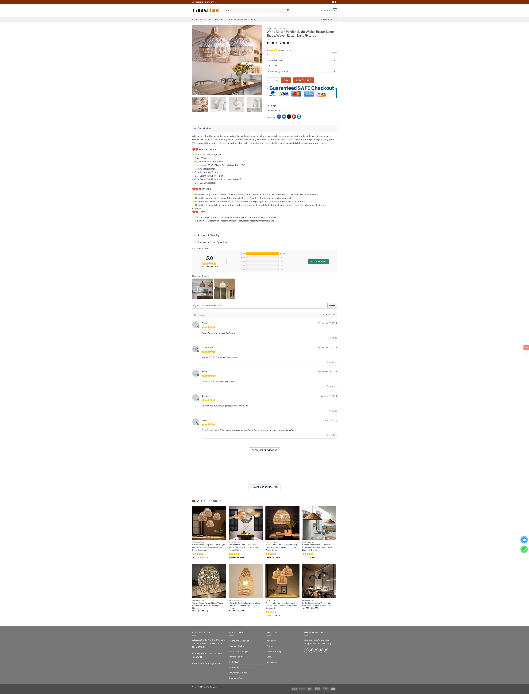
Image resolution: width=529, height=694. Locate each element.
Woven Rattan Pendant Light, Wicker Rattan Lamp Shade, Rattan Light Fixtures (208, 605)
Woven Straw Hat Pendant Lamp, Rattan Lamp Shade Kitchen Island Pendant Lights (243, 547)
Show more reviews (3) (264, 450)
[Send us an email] (333, 2)
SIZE (269, 54)
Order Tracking (227, 19)
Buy (286, 80)
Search (332, 305)
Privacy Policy (236, 667)
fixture (279, 136)
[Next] (257, 60)
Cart (269, 656)
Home (195, 19)
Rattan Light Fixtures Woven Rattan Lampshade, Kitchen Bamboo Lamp (317, 604)
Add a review (318, 261)
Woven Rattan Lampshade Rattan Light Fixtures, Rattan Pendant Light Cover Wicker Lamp (281, 547)
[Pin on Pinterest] (294, 116)
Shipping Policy (236, 646)
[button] (328, 10)
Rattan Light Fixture (208, 172)
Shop (202, 19)
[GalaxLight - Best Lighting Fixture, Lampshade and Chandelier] (206, 10)
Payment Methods (238, 672)
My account (272, 662)
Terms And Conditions (239, 640)
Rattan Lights (280, 29)
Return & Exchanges (238, 651)
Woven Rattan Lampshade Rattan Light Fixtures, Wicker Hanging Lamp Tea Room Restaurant (208, 547)
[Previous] (197, 60)
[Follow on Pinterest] (335, 2)
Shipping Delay (236, 677)
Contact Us (254, 19)
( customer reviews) (287, 50)
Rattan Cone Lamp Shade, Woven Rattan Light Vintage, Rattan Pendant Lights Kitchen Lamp (318, 547)
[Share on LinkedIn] (299, 116)
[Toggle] (195, 128)
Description (204, 128)
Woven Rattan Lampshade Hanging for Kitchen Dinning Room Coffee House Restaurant (281, 605)
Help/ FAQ (213, 19)
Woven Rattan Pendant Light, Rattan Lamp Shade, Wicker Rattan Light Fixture (244, 605)
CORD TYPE (272, 66)
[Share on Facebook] (279, 116)
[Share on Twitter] (284, 116)
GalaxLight (212, 687)
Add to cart (303, 80)
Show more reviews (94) (264, 487)
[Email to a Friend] (289, 116)
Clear (334, 53)
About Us (242, 19)
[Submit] (288, 10)
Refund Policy (235, 656)
